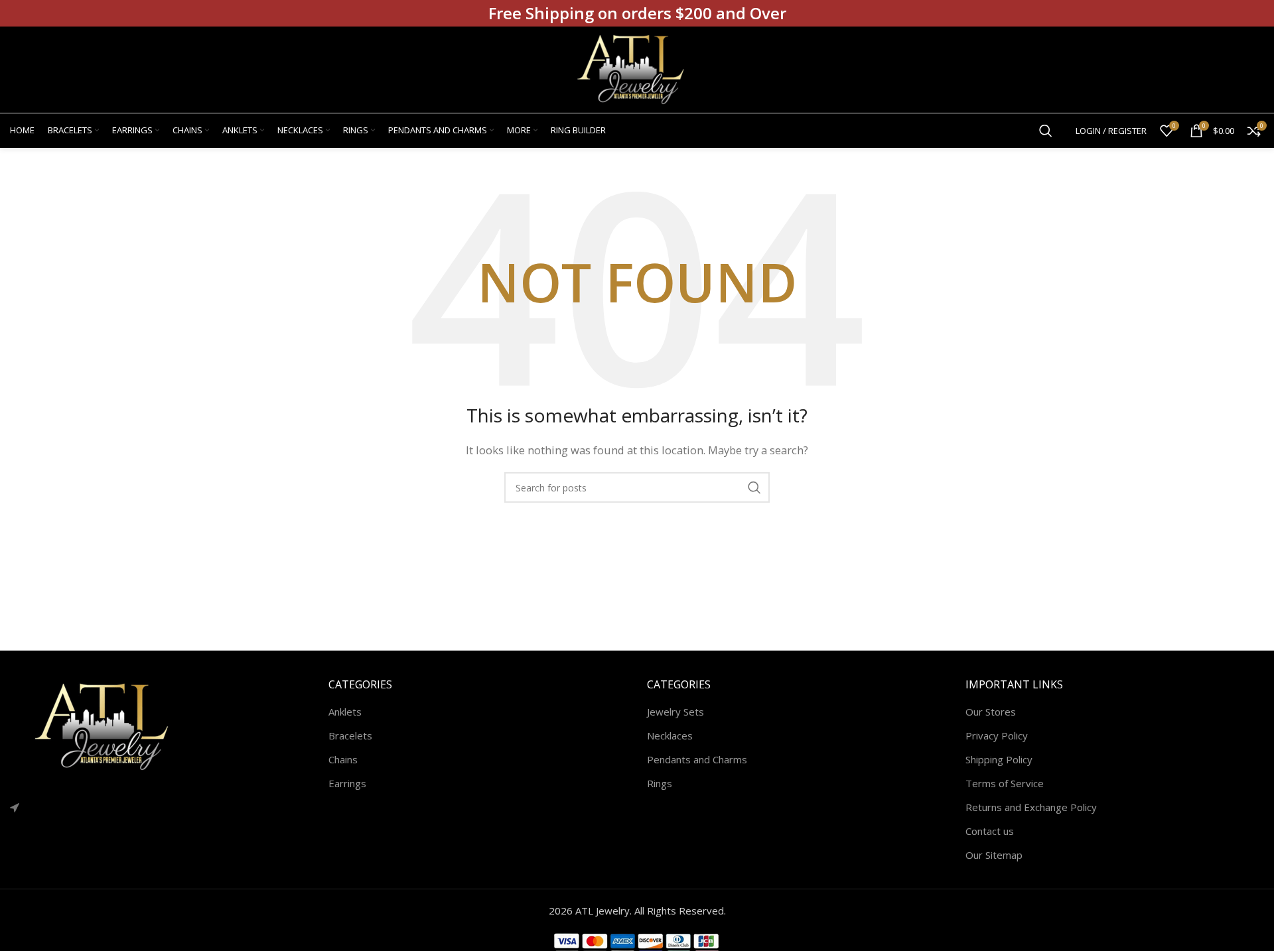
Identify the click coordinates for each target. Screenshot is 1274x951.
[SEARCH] (754, 487)
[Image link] (109, 725)
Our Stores (990, 711)
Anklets (345, 711)
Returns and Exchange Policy (1031, 807)
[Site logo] (637, 68)
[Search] (1045, 130)
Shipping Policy (998, 759)
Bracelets (350, 735)
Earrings (347, 783)
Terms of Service (1004, 783)
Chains (343, 759)
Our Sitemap (994, 854)
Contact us (989, 831)
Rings (659, 783)
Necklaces (670, 735)
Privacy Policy (996, 735)
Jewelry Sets (675, 711)
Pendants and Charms (697, 759)
